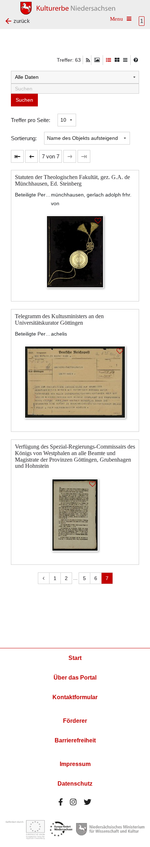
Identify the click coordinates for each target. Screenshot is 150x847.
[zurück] (31, 156)
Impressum (75, 764)
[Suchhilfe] (136, 59)
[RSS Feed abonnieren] (88, 60)
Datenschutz (75, 784)
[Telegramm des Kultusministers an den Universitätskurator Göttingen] (74, 381)
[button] (50, 156)
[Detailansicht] (108, 60)
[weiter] (70, 156)
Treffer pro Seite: (30, 120)
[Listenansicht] (125, 60)
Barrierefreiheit (75, 740)
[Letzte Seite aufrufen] (17, 156)
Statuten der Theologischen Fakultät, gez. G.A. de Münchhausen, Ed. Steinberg (72, 180)
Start (75, 658)
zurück (21, 21)
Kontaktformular (75, 697)
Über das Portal (75, 677)
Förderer (75, 721)
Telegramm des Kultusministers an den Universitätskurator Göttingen (59, 319)
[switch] (97, 60)
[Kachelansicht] (117, 60)
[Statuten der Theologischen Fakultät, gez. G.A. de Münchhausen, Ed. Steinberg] (75, 251)
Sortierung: (24, 138)
